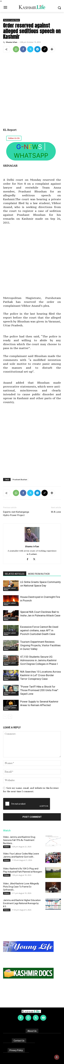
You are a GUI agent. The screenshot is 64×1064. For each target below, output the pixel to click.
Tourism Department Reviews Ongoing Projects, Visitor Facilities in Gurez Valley (40, 645)
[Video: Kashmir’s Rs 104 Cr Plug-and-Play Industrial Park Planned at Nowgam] (53, 872)
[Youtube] (43, 1018)
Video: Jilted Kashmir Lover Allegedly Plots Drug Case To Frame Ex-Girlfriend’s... (21, 886)
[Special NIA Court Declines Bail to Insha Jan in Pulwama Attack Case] (11, 615)
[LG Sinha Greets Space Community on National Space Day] (11, 585)
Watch (7, 830)
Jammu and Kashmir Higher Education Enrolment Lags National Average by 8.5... (22, 903)
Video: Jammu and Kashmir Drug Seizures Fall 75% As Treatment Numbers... (19, 840)
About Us (32, 1031)
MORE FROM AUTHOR (39, 574)
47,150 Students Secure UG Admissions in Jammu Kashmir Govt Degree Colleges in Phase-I (39, 660)
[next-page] (10, 717)
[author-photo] (32, 542)
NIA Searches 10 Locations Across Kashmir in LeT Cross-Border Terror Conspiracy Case (40, 675)
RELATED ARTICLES (14, 574)
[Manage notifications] (56, 1057)
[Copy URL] (44, 49)
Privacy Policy (16, 1050)
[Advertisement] (32, 89)
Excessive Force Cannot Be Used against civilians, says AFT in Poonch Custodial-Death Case (39, 630)
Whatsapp (31, 155)
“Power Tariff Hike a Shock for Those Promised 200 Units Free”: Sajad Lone (39, 690)
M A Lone (56, 512)
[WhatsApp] (16, 49)
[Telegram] (37, 49)
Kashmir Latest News (11, 20)
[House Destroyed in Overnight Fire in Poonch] (11, 600)
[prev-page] (5, 717)
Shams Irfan (11, 42)
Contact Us (19, 1040)
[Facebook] (23, 49)
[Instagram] (28, 1018)
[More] (52, 49)
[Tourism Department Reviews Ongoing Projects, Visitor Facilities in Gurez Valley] (11, 645)
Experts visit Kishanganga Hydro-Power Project (16, 514)
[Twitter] (30, 49)
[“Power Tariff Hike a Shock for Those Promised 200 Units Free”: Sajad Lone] (11, 690)
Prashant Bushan (20, 479)
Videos (6, 847)
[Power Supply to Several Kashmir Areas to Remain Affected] (11, 705)
